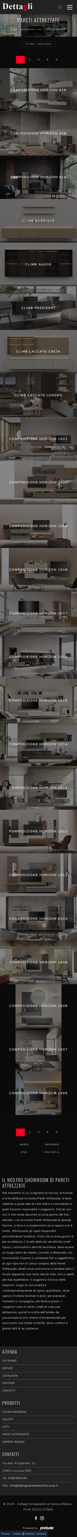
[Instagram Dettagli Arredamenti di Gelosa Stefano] (42, 1518)
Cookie (17, 1533)
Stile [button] (24, 1152)
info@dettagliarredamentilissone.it (34, 1486)
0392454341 (18, 1478)
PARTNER (8, 1383)
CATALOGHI (10, 1376)
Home (15, 29)
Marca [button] (24, 1144)
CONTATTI (8, 1390)
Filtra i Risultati (38, 44)
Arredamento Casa (31, 29)
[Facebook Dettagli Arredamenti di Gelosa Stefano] (35, 1518)
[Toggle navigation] (70, 7)
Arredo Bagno (13, 1442)
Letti (5, 1427)
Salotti (7, 1419)
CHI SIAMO (9, 1361)
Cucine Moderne (14, 1412)
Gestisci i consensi (35, 1533)
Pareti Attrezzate (55, 29)
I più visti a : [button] (52, 1152)
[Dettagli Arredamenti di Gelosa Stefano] (25, 7)
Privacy (5, 1533)
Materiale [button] (52, 1144)
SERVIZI (7, 1368)
